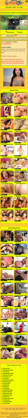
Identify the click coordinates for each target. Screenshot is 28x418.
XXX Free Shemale (7, 391)
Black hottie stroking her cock (20, 347)
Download (20, 32)
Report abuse (15, 409)
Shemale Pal (6, 385)
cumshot (14, 56)
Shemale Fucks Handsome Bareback (20, 144)
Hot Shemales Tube (8, 390)
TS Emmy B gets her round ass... (21, 295)
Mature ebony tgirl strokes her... (20, 230)
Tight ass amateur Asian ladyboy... (7, 243)
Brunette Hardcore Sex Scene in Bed (21, 131)
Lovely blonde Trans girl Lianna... (7, 269)
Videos (14, 7)
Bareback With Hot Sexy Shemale (20, 92)
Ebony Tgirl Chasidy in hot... (21, 308)
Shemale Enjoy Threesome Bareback (7, 196)
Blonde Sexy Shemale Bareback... (20, 196)
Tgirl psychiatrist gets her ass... (7, 230)
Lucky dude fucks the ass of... (20, 282)
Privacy (6, 409)
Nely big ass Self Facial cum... (21, 243)
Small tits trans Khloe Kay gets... (7, 256)
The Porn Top (6, 368)
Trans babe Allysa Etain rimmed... (7, 334)
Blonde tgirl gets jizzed (21, 269)
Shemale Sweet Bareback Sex (7, 131)
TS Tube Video (6, 383)
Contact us (21, 409)
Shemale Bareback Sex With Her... (21, 157)
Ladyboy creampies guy (21, 334)
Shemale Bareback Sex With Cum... (21, 209)
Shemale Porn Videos (8, 373)
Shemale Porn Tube (8, 375)
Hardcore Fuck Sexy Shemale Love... (7, 92)
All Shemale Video (7, 394)
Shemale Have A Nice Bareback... (7, 157)
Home (3, 408)
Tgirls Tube (6, 378)
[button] (14, 22)
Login (10, 408)
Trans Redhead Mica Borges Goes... (21, 321)
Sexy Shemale (6, 403)
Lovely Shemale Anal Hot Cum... (7, 183)
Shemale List (6, 396)
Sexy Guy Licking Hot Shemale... (7, 118)
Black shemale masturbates (7, 295)
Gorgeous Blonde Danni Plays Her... (7, 347)
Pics (18, 7)
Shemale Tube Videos (8, 398)
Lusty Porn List (7, 376)
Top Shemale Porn (7, 401)
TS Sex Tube (6, 371)
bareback (9, 56)
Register (6, 408)
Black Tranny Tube (7, 393)
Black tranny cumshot (7, 282)
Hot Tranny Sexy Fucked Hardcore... (20, 118)
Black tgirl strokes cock (21, 256)
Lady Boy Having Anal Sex (7, 144)
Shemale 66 (6, 386)
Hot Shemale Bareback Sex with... (7, 209)
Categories (8, 7)
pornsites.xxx (6, 388)
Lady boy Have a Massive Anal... (20, 170)
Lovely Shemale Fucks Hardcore (21, 183)
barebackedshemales (6, 44)
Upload (17, 408)
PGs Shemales (6, 399)
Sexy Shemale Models (8, 380)
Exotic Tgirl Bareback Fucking (20, 105)
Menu (21, 7)
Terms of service (22, 408)
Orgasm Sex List (7, 381)
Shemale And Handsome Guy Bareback (7, 170)
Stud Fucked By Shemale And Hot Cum (7, 105)
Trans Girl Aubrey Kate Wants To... (7, 308)
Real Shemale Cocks (8, 370)
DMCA (10, 409)
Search (13, 408)
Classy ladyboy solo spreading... (7, 321)
